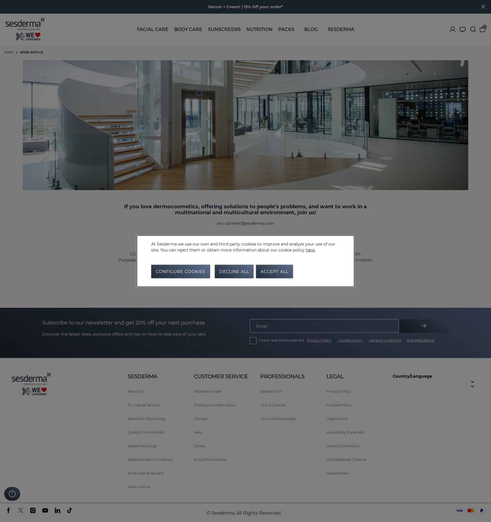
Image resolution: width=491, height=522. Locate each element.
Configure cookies (181, 271)
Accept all (274, 271)
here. (310, 249)
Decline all (234, 271)
